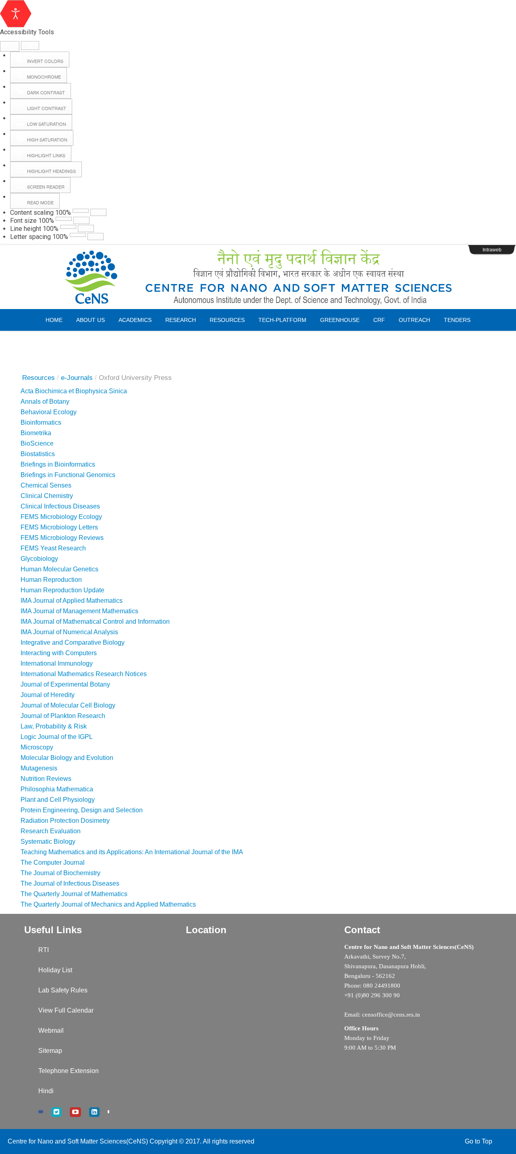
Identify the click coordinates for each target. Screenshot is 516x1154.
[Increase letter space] (95, 236)
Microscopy (37, 747)
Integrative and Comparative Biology (73, 642)
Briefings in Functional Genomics (68, 474)
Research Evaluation (51, 831)
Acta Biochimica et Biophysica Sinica (74, 391)
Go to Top (478, 1141)
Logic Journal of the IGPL (57, 736)
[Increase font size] (81, 220)
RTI (43, 949)
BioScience (37, 443)
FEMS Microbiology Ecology (61, 516)
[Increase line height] (86, 228)
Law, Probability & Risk (54, 726)
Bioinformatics (41, 422)
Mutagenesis (39, 768)
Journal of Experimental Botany (65, 684)
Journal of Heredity (48, 694)
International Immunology (57, 663)
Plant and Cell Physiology (58, 799)
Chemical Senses (46, 485)
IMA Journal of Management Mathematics (79, 611)
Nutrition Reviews (46, 778)
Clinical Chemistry (48, 495)
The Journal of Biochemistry (60, 873)
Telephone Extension (68, 1070)
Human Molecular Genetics (59, 569)
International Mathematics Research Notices (84, 673)
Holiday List (55, 970)
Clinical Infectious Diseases (60, 506)
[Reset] (9, 46)
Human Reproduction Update (62, 590)
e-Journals (77, 378)
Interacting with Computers (59, 653)
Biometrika (36, 433)
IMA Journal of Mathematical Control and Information (95, 621)
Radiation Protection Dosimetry (65, 820)
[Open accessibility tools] (15, 13)
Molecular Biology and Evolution (67, 757)
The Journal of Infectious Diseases (70, 883)
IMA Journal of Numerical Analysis (69, 632)
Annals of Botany (45, 401)
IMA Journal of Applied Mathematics (72, 600)
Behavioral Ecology (49, 412)
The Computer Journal (53, 862)
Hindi (46, 1091)
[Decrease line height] (68, 227)
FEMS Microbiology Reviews (62, 537)
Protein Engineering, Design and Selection (82, 810)
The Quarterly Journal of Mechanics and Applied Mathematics (108, 904)
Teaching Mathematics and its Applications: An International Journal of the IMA (132, 852)
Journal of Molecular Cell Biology (68, 705)
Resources (38, 378)
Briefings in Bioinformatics (58, 464)
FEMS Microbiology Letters (59, 527)
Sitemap (50, 1050)
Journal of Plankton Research (63, 715)
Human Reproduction (51, 579)
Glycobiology (39, 558)
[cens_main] (258, 277)
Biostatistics (38, 453)
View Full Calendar (66, 1010)
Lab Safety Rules (62, 990)
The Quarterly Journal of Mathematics (74, 893)
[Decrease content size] (81, 211)
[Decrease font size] (64, 219)
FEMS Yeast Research (53, 548)
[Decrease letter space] (78, 235)
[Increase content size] (98, 212)
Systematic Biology (48, 841)
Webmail (51, 1030)
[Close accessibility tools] (30, 45)
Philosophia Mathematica (57, 789)
